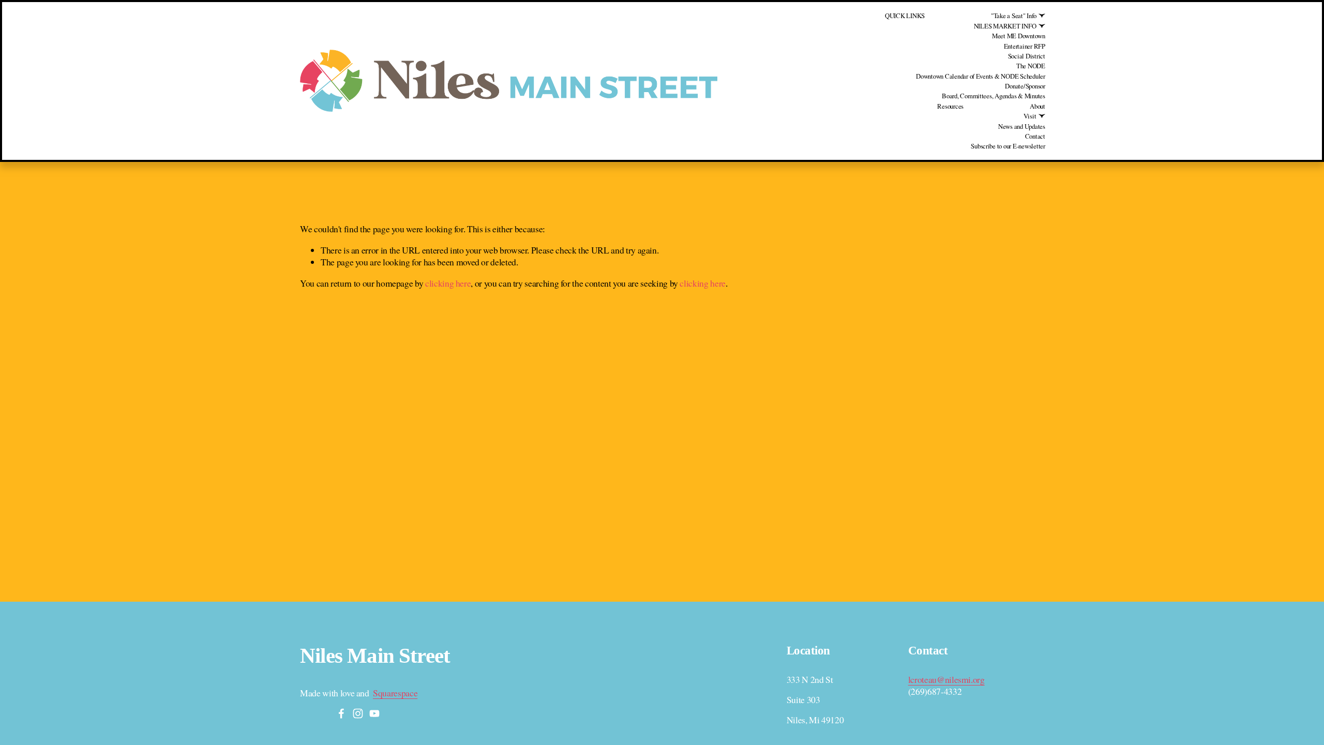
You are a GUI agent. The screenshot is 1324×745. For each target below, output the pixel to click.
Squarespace (395, 693)
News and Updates (1021, 126)
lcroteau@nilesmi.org (946, 680)
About (1037, 106)
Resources (950, 106)
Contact (1035, 136)
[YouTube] (374, 713)
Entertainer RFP (1024, 46)
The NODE (1030, 65)
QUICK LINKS (905, 15)
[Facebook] (341, 713)
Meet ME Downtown (1018, 35)
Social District (1026, 56)
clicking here (448, 283)
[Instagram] (358, 713)
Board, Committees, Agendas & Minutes (993, 95)
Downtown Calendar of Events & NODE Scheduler (980, 76)
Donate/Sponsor (1025, 86)
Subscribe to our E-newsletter (1008, 146)
